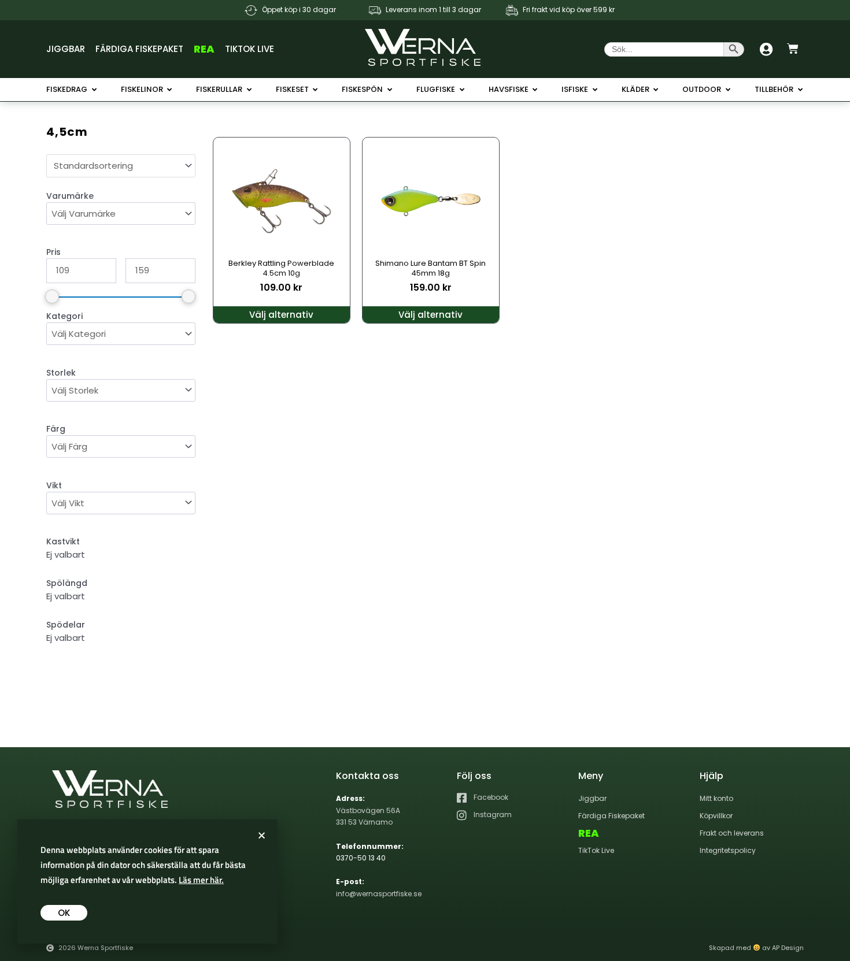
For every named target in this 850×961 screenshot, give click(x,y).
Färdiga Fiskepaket (139, 49)
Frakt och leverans (732, 833)
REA (204, 49)
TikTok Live (249, 49)
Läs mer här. (201, 879)
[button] (261, 835)
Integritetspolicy (728, 850)
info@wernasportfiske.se (379, 894)
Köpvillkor (716, 816)
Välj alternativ (281, 315)
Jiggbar (65, 49)
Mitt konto (716, 798)
